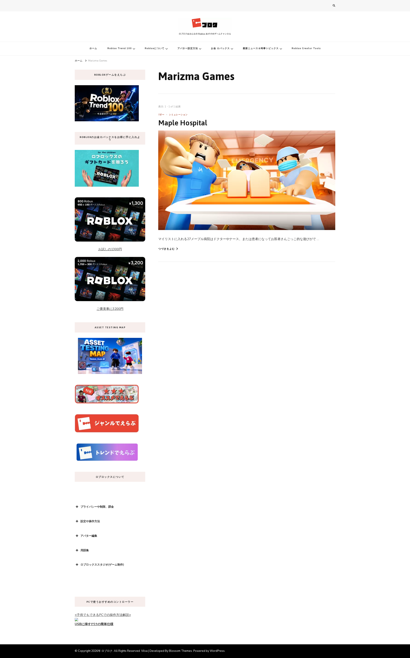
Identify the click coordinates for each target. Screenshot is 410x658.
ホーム (93, 48)
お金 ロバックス (220, 48)
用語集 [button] (85, 550)
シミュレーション (178, 114)
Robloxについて (154, 48)
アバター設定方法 (187, 48)
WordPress (217, 651)
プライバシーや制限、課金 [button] (97, 507)
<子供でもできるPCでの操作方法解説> (103, 615)
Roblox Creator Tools (306, 48)
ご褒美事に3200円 (110, 309)
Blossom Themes (180, 651)
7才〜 (161, 114)
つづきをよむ (166, 249)
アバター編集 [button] (89, 536)
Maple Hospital (182, 123)
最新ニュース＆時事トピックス (261, 48)
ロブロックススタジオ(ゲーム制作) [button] (102, 565)
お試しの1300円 (110, 249)
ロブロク (107, 651)
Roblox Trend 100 (119, 48)
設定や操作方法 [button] (90, 521)
